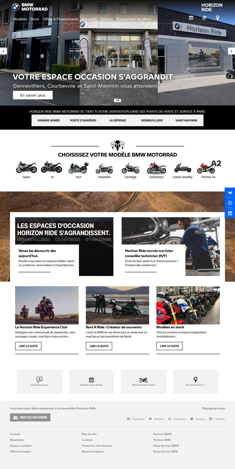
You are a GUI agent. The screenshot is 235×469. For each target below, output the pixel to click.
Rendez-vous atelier (91, 384)
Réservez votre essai (143, 384)
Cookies (87, 440)
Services (106, 18)
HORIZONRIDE (212, 7)
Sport (26, 177)
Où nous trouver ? (196, 384)
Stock (34, 18)
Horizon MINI (162, 440)
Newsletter (17, 440)
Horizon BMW (162, 434)
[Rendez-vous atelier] (191, 17)
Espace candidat (20, 446)
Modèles (20, 18)
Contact (15, 434)
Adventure (156, 177)
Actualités (89, 18)
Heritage (130, 177)
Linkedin (219, 419)
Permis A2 (208, 177)
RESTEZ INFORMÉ (33, 417)
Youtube (159, 419)
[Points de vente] (217, 17)
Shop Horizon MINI (165, 451)
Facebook (138, 419)
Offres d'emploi (20, 451)
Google (200, 419)
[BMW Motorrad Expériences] (204, 17)
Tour (79, 177)
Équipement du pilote (134, 18)
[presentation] (3, 51)
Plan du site (89, 434)
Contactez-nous (39, 384)
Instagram (180, 419)
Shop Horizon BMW (166, 446)
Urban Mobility (183, 177)
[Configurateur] (230, 204)
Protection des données (97, 446)
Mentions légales (93, 451)
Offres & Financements (60, 18)
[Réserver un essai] (230, 194)
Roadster (104, 177)
